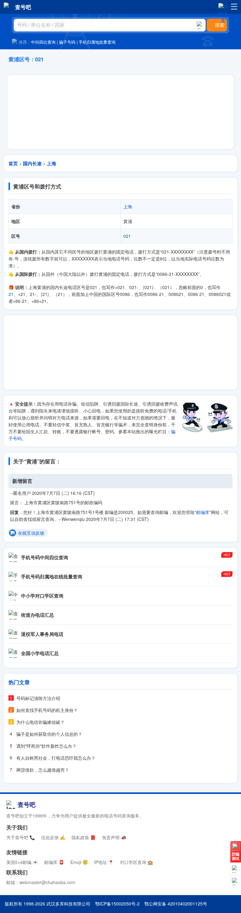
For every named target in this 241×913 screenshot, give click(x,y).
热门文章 (19, 682)
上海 (51, 163)
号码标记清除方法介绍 (38, 698)
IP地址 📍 (104, 862)
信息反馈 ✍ (53, 837)
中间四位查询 (43, 42)
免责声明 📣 (114, 837)
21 (127, 236)
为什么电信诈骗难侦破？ (40, 722)
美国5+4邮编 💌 (22, 862)
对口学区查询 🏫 (136, 862)
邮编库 (202, 512)
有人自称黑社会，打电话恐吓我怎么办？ (55, 758)
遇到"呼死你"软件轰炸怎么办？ (46, 746)
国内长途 (32, 163)
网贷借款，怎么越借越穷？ (42, 770)
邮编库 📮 (54, 862)
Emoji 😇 (79, 862)
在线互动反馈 (31, 533)
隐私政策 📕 (84, 837)
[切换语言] (223, 6)
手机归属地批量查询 (97, 42)
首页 (13, 163)
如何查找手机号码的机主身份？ (47, 710)
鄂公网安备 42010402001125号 (175, 903)
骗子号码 (67, 42)
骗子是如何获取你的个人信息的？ (49, 734)
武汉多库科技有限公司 (68, 903)
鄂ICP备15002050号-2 (117, 903)
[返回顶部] (235, 881)
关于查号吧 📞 (20, 837)
